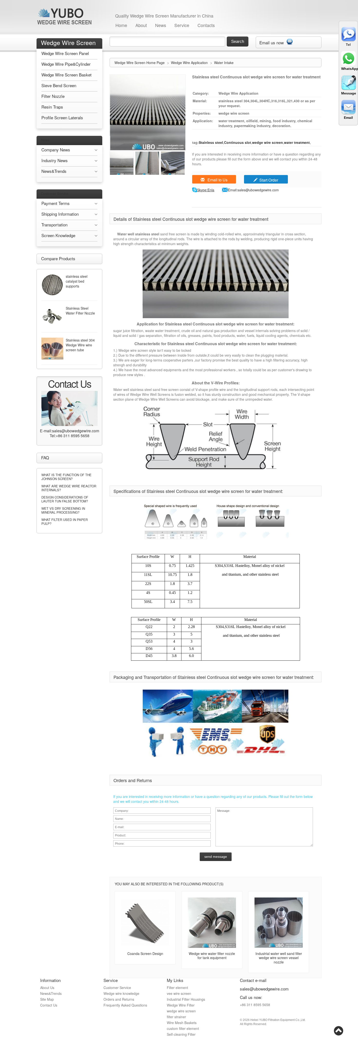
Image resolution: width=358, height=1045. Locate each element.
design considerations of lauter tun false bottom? (64, 499)
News (160, 25)
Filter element (177, 987)
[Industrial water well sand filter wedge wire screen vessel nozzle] (278, 922)
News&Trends (51, 993)
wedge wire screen (267, 142)
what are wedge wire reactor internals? (68, 488)
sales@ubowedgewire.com (264, 989)
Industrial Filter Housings (186, 999)
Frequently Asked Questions (125, 1005)
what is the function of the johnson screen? (66, 476)
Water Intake (224, 62)
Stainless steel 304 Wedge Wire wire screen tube (80, 345)
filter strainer (176, 1016)
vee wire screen (179, 993)
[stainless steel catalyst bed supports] (52, 285)
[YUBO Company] (65, 16)
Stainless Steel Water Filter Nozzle (80, 310)
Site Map (47, 999)
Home (121, 25)
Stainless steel (211, 142)
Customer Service (54, 193)
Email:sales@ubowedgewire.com (253, 189)
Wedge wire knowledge (121, 993)
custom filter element (183, 1028)
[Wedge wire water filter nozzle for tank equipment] (212, 922)
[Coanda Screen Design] (145, 922)
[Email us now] (289, 40)
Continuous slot (237, 142)
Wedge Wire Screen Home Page (139, 62)
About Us (47, 987)
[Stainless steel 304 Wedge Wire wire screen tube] (52, 349)
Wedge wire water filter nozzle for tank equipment (212, 955)
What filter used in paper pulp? (64, 521)
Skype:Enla (205, 189)
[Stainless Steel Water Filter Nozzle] (52, 317)
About (141, 25)
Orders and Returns (119, 999)
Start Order (268, 180)
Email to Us (217, 180)
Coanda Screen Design (145, 953)
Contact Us (48, 1005)
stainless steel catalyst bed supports (76, 281)
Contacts (206, 25)
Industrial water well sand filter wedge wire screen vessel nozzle (278, 957)
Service (181, 25)
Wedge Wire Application (190, 62)
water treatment (297, 142)
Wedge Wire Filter (181, 1005)
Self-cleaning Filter (181, 1034)
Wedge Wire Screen (68, 42)
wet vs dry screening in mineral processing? (63, 510)
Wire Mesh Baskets (182, 1022)
